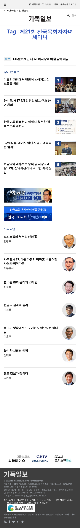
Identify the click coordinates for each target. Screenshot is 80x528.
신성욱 (7, 286)
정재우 (7, 355)
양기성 (7, 378)
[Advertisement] (40, 421)
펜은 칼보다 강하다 (16, 373)
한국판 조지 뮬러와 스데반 (20, 282)
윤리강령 (44, 502)
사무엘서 (9, 268)
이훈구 (7, 336)
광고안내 (21, 499)
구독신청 (64, 4)
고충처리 (31, 502)
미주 (56, 4)
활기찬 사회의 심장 (16, 350)
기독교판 (36, 4)
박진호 (7, 309)
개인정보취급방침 (64, 499)
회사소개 (8, 499)
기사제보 (46, 499)
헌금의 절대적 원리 (16, 305)
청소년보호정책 (15, 502)
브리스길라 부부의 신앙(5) (20, 236)
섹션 (5, 5)
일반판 (48, 4)
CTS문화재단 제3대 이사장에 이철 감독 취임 (41, 59)
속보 (7, 59)
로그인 (73, 4)
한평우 (7, 241)
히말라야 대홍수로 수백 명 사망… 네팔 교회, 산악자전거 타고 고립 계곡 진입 (28, 168)
